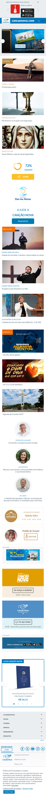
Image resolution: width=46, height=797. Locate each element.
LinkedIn (43, 749)
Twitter (27, 749)
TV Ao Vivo (24, 622)
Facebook (22, 749)
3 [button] (23, 15)
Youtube (32, 749)
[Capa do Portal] (23, 21)
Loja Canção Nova (12, 661)
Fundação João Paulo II (21, 755)
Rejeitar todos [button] (28, 788)
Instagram (38, 749)
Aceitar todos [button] (9, 792)
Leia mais (14, 785)
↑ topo (42, 740)
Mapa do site (18, 764)
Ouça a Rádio (24, 590)
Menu (39, 21)
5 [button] (32, 15)
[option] (23, 11)
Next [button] (37, 10)
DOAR (25, 177)
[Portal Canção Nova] (6, 21)
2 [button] (18, 15)
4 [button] (27, 15)
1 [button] (14, 15)
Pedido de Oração (20, 759)
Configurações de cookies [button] (12, 788)
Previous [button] (8, 10)
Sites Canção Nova (43, 21)
